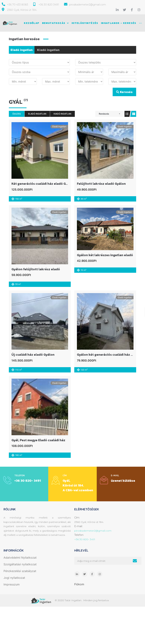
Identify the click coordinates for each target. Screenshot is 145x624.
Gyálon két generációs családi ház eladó (108, 354)
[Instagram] (139, 9)
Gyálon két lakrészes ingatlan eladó (105, 255)
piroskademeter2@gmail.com (92, 530)
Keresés (126, 92)
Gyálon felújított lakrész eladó (35, 269)
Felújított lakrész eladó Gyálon (101, 183)
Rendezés (104, 113)
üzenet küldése (123, 480)
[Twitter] (124, 9)
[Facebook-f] (131, 9)
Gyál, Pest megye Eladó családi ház (38, 440)
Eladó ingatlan (22, 50)
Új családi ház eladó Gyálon (32, 354)
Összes (16, 113)
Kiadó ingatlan (48, 50)
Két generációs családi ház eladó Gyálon (42, 183)
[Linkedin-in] (117, 9)
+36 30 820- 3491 (27, 480)
